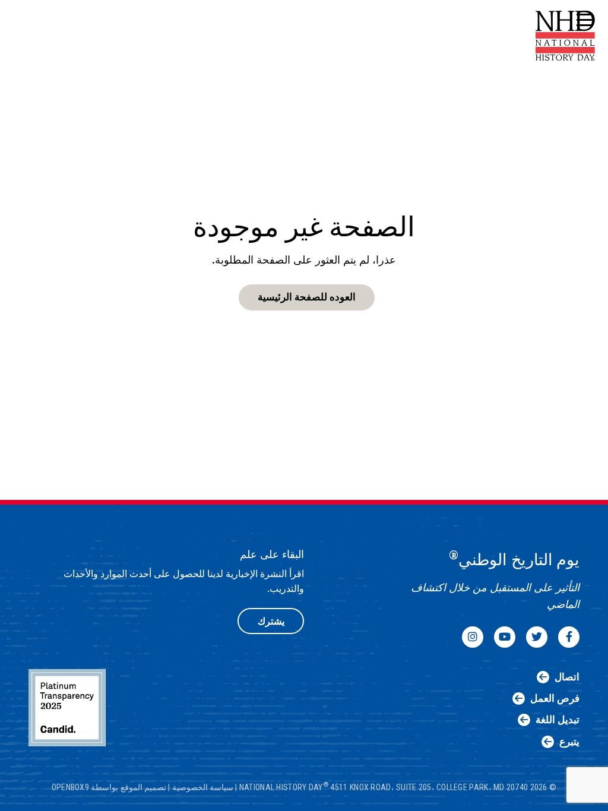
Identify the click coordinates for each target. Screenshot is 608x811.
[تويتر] (536, 637)
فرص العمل (555, 698)
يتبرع (569, 741)
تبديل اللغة (558, 720)
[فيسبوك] (569, 637)
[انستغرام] (472, 637)
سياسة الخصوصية (202, 786)
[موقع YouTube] (504, 637)
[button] (583, 20)
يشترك (271, 621)
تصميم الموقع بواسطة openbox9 (109, 786)
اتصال (567, 677)
